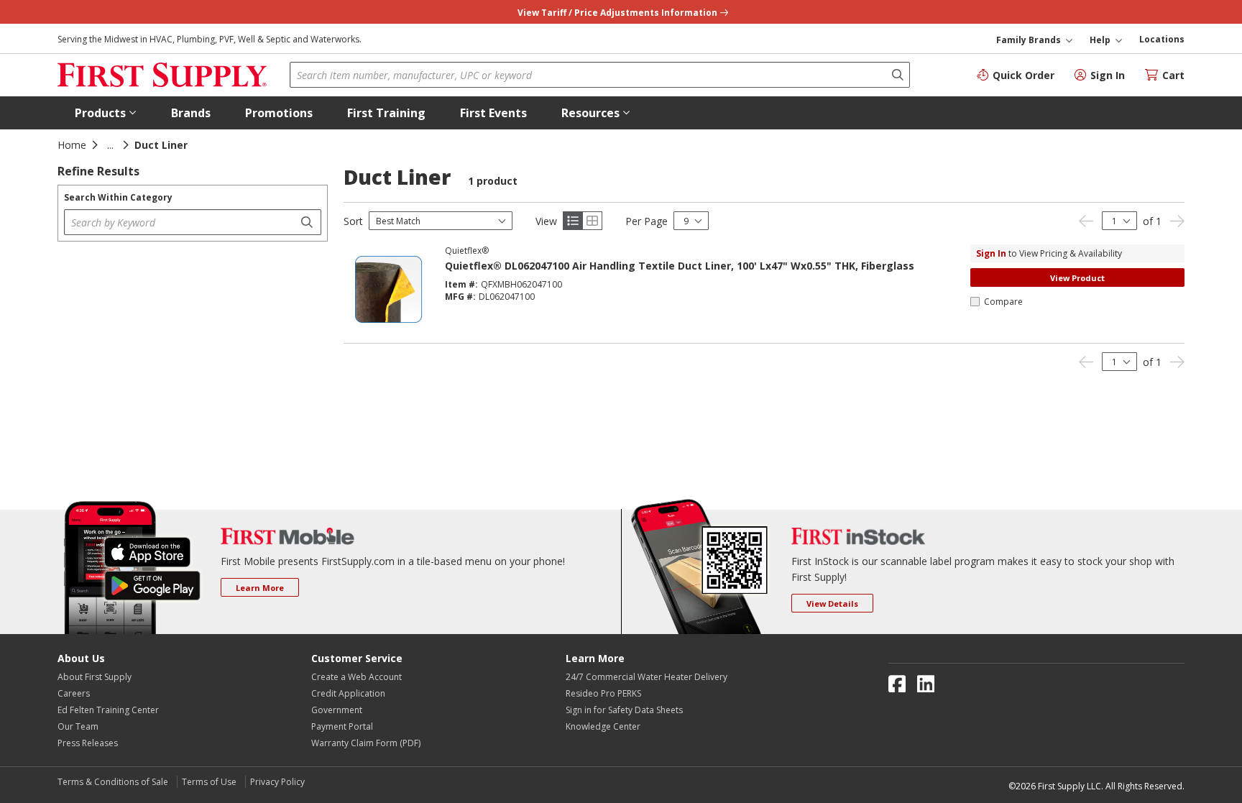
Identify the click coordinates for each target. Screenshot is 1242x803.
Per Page (646, 221)
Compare (1003, 301)
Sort (353, 221)
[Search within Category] (308, 222)
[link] (1086, 221)
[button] (106, 112)
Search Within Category (118, 197)
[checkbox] (975, 301)
